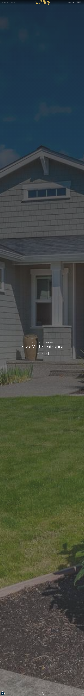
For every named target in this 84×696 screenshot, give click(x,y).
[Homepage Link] (42, 2)
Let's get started (42, 353)
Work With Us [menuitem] (5, 2)
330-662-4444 (70, 2)
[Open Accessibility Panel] (3, 693)
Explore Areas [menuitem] (14, 2)
